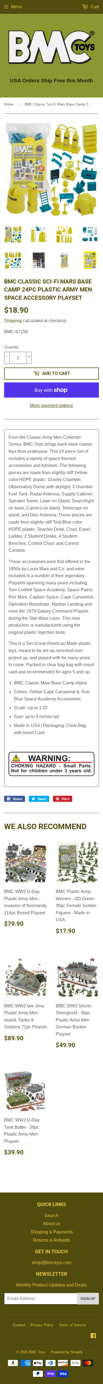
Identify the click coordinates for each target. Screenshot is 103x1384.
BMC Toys (37, 1352)
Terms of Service (72, 1325)
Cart (94, 6)
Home (8, 104)
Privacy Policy (42, 1325)
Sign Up (87, 1298)
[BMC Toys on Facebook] (93, 1336)
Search (51, 1215)
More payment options (51, 405)
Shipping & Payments (51, 1232)
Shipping (13, 320)
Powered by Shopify (67, 1352)
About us (51, 1223)
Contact (19, 1325)
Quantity (11, 347)
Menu (16, 6)
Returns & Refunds (51, 1240)
